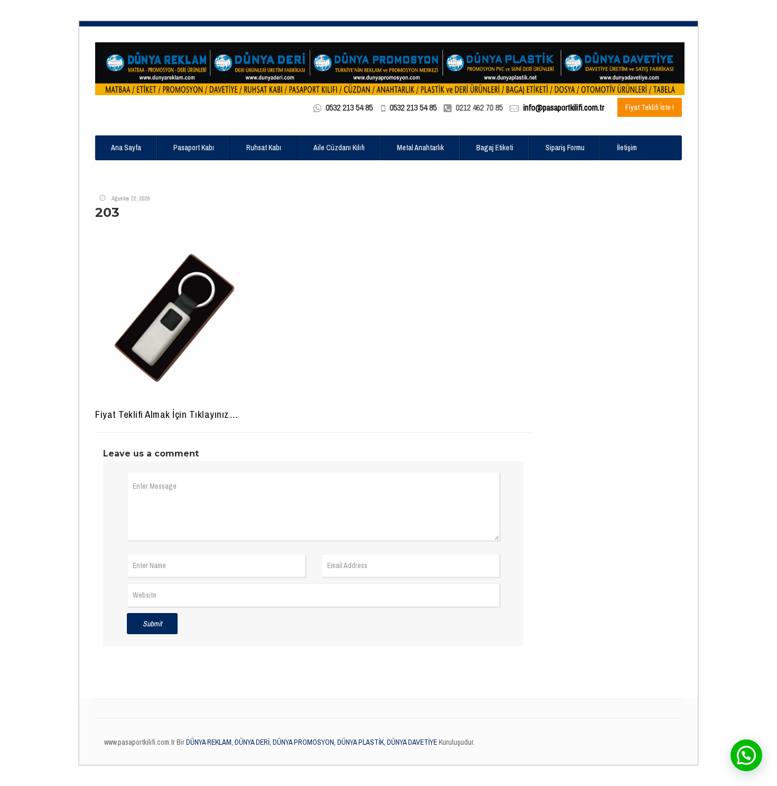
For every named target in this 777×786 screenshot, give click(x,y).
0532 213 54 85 (349, 107)
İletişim (627, 147)
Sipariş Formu (565, 147)
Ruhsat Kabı (263, 147)
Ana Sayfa (126, 147)
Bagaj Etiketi (494, 147)
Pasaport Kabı (193, 147)
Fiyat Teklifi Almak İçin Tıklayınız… (166, 414)
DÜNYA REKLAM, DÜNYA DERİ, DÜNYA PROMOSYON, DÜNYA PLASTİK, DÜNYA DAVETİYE (310, 742)
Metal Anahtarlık (420, 147)
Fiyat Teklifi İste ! (649, 107)
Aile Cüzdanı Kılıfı (339, 147)
